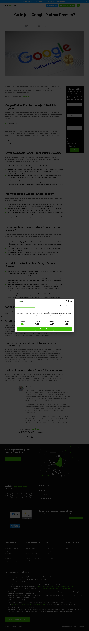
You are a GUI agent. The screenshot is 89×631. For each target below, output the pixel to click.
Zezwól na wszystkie (63, 328)
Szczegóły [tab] (44, 305)
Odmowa (26, 328)
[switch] (37, 324)
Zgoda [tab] (25, 305)
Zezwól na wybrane (44, 328)
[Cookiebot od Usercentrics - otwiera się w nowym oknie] (66, 301)
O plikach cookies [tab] (64, 305)
